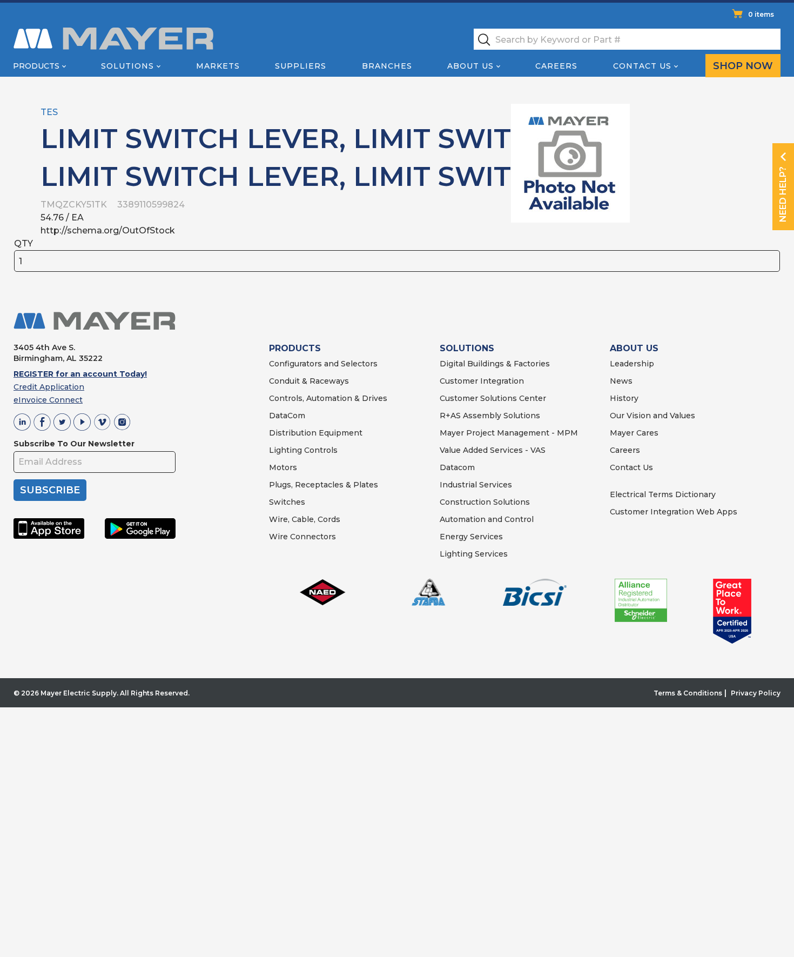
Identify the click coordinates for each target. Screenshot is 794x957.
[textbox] (627, 39)
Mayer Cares (634, 433)
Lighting (285, 450)
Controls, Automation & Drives (328, 398)
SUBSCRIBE (50, 490)
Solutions (127, 66)
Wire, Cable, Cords (304, 519)
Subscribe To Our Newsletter (74, 444)
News (621, 381)
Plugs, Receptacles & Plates (323, 485)
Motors (283, 467)
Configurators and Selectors (323, 364)
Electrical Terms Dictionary (663, 494)
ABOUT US (634, 348)
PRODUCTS (295, 348)
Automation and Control (487, 519)
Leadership (632, 364)
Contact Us (642, 66)
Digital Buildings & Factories (495, 364)
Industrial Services (476, 485)
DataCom (287, 415)
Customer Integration (482, 381)
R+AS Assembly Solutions (490, 415)
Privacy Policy (755, 693)
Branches (387, 66)
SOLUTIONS (467, 348)
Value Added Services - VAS (493, 450)
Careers (556, 66)
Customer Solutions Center (493, 398)
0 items (761, 14)
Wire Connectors (302, 536)
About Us (470, 66)
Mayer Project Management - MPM (509, 433)
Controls (320, 450)
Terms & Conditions (688, 693)
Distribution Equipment (315, 433)
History (624, 398)
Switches (287, 502)
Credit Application (49, 387)
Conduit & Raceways (309, 381)
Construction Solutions (485, 502)
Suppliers (300, 66)
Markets (218, 66)
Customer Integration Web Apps (673, 512)
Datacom (457, 467)
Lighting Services (474, 554)
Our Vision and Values (652, 415)
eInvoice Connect (48, 400)
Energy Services (471, 536)
